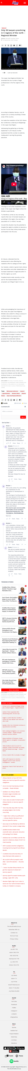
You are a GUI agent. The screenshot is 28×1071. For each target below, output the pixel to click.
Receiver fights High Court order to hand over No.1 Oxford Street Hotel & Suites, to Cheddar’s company (14, 884)
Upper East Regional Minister (14, 395)
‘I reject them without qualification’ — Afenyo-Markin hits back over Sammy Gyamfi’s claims (13, 818)
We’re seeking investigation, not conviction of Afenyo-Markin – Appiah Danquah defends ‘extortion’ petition (14, 733)
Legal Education (6, 393)
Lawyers (22, 391)
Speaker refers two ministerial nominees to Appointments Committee (14, 727)
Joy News (14, 975)
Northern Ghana (16, 393)
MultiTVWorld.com (14, 984)
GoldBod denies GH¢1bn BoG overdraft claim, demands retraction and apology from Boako (13, 832)
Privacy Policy (14, 939)
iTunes (20, 1056)
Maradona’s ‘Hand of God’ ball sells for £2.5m (13, 768)
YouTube (14, 1001)
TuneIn (10, 1056)
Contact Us (14, 932)
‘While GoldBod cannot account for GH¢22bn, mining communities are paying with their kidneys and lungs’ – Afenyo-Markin (13, 749)
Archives (14, 1040)
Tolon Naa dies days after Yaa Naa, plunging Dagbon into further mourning (13, 810)
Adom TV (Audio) (14, 988)
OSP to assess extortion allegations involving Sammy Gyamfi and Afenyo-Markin (14, 848)
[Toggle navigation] (25, 3)
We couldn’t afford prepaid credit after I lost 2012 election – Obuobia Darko (13, 862)
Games (14, 1027)
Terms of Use (14, 936)
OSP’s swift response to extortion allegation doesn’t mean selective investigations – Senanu (11, 761)
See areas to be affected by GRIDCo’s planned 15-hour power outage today (14, 825)
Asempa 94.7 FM (14, 958)
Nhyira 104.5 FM (14, 965)
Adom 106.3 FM (14, 952)
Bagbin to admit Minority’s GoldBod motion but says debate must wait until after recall (13, 720)
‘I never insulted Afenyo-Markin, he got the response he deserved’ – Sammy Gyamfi (13, 870)
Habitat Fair (14, 1030)
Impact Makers (14, 1033)
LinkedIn (14, 1014)
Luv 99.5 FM (14, 962)
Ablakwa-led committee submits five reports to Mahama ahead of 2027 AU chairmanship (14, 840)
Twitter (14, 1007)
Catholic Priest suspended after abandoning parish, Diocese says (11, 713)
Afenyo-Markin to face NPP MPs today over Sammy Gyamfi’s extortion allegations (14, 780)
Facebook (14, 1004)
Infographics (14, 1017)
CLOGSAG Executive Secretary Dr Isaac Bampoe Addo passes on (13, 855)
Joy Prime (14, 981)
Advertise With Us (14, 929)
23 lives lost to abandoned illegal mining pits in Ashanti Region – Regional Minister (13, 708)
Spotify (16, 1061)
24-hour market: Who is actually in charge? (14, 755)
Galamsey (14, 1037)
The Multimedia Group (14, 926)
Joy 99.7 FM (14, 949)
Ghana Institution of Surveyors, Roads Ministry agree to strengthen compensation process (14, 741)
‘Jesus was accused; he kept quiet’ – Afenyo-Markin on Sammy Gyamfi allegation (14, 802)
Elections (14, 1043)
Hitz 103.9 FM (14, 955)
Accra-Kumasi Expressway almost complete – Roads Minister (13, 787)
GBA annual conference (12, 391)
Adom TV (14, 978)
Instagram (14, 1011)
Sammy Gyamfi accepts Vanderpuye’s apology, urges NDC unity (14, 877)
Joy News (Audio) (14, 991)
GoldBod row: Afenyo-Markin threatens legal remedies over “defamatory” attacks (12, 794)
